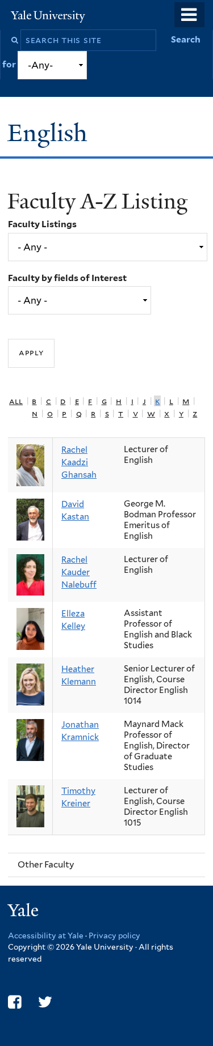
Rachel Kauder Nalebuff (79, 572)
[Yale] (24, 912)
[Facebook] (14, 1002)
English (50, 132)
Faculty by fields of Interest (67, 278)
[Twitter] (45, 1002)
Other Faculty (46, 864)
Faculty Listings (42, 224)
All (16, 401)
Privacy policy (114, 935)
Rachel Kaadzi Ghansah (79, 462)
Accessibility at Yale (45, 935)
